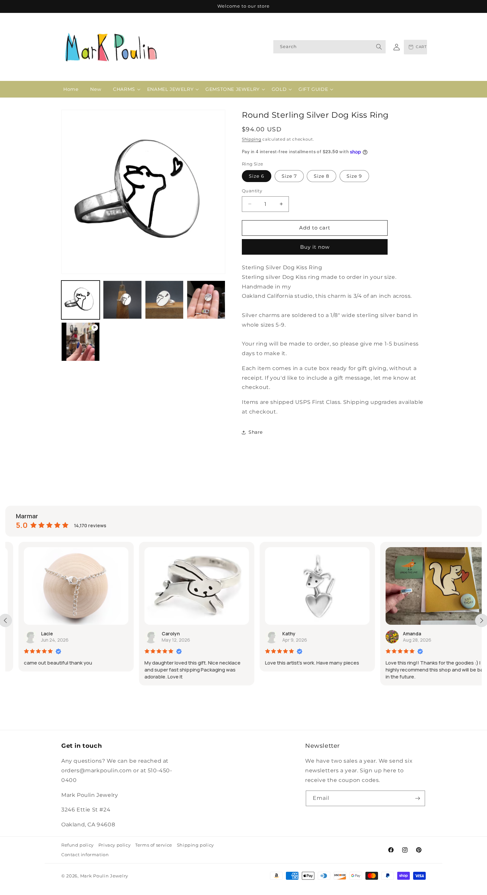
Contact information (85, 854)
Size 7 (289, 176)
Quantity (252, 190)
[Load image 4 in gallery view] (206, 300)
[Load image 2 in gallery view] (122, 300)
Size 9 (354, 176)
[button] (124, 89)
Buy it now (315, 247)
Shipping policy (195, 845)
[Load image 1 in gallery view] (80, 300)
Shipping (251, 139)
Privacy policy (114, 845)
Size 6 (256, 176)
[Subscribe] (417, 798)
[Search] (379, 46)
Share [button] (255, 432)
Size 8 (321, 176)
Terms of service (153, 845)
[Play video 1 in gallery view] (80, 341)
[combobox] (329, 46)
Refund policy (77, 845)
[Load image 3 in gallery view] (164, 300)
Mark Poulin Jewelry (104, 875)
